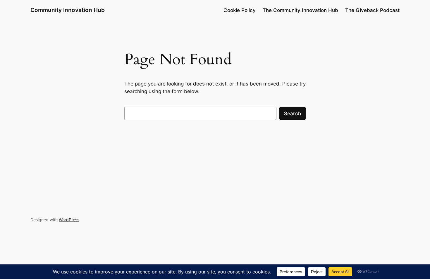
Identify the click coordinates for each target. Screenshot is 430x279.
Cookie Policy (239, 10)
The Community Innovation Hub (300, 10)
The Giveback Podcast (372, 10)
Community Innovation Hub (67, 9)
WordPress (69, 219)
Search (292, 113)
